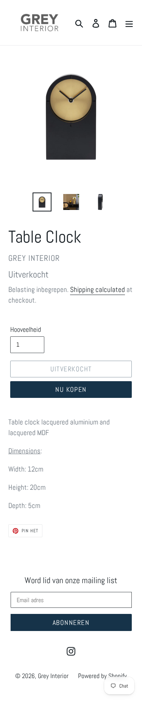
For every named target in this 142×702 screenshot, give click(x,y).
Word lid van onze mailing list (71, 580)
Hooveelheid (25, 329)
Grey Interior (53, 676)
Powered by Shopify (102, 676)
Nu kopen (71, 389)
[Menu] (129, 22)
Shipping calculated (97, 289)
